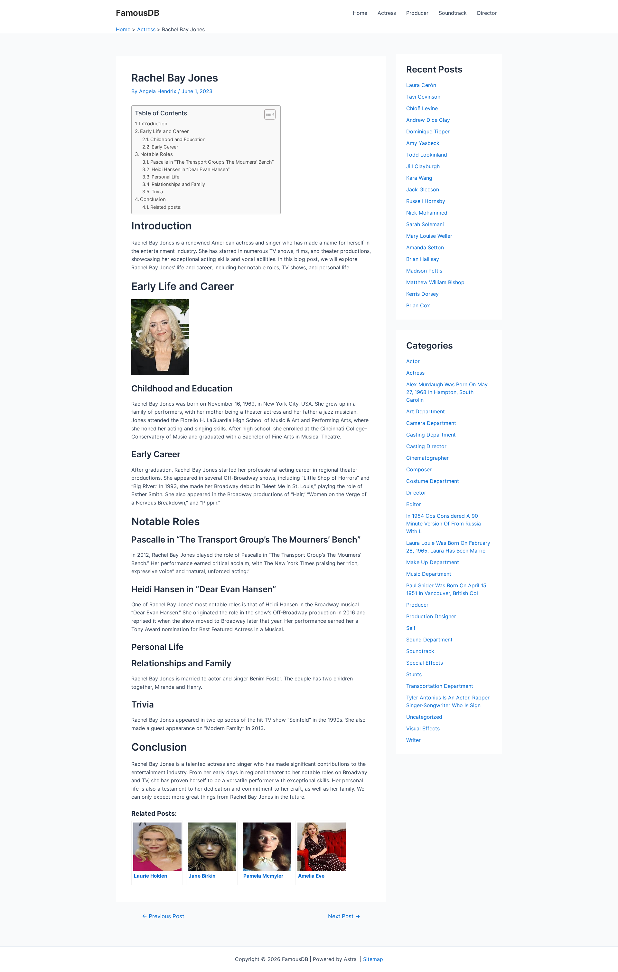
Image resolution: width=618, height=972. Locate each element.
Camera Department (431, 423)
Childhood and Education (177, 139)
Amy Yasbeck (422, 143)
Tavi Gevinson (423, 96)
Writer (413, 740)
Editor (413, 504)
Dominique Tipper (428, 131)
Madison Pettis (424, 270)
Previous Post (163, 916)
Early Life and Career (164, 131)
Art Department (425, 411)
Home (360, 13)
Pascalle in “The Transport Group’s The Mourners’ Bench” (212, 162)
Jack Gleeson (422, 189)
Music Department (428, 574)
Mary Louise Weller (429, 236)
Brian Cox (418, 305)
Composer (419, 469)
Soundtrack (453, 13)
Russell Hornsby (425, 201)
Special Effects (424, 662)
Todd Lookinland (426, 154)
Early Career (165, 146)
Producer (417, 13)
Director (487, 13)
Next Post (344, 916)
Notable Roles (156, 154)
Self (411, 628)
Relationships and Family (178, 184)
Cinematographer (427, 458)
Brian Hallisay (422, 259)
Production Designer (431, 616)
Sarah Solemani (425, 224)
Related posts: (166, 207)
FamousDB (137, 13)
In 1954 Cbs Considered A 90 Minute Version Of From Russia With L (443, 523)
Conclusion (153, 199)
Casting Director (426, 446)
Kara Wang (419, 178)
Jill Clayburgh (423, 166)
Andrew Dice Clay (428, 120)
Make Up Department (432, 562)
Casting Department (431, 434)
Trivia (157, 191)
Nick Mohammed (426, 212)
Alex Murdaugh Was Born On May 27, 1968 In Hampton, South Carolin (447, 392)
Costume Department (432, 481)
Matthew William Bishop (435, 282)
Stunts (414, 674)
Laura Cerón (421, 85)
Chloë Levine (422, 108)
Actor (413, 361)
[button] (266, 114)
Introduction (153, 123)
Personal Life (165, 176)
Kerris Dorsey (422, 294)
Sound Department (429, 639)
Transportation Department (439, 686)
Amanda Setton (425, 247)
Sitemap (373, 959)
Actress (387, 13)
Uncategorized (424, 717)
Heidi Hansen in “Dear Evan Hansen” (191, 169)
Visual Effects (423, 728)
